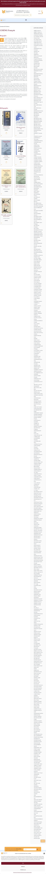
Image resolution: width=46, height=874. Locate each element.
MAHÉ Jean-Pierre (38, 502)
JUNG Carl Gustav (38, 407)
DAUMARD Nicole (38, 186)
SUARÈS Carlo (37, 750)
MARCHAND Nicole (38, 509)
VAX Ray (36, 802)
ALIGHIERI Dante (38, 41)
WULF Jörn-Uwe (37, 832)
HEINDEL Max (37, 365)
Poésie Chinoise (6, 126)
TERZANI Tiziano (37, 768)
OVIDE (35, 588)
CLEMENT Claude (38, 160)
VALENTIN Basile (37, 787)
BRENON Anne (37, 122)
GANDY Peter (37, 307)
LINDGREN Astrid (38, 476)
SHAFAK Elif (36, 706)
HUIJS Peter (36, 380)
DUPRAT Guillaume (38, 255)
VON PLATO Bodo (38, 822)
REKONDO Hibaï (37, 653)
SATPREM (36, 676)
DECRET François (38, 231)
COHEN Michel (37, 164)
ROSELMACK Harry (38, 661)
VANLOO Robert (37, 801)
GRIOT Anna (36, 340)
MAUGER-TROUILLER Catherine (36, 524)
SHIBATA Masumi (38, 710)
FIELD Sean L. (37, 282)
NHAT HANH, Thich (38, 570)
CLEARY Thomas (37, 158)
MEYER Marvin (37, 536)
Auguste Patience (38, 58)
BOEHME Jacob (37, 100)
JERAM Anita (37, 392)
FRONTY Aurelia (37, 295)
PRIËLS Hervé (37, 633)
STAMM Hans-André (38, 737)
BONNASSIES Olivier (38, 111)
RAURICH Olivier (37, 649)
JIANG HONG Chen (38, 393)
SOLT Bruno (36, 728)
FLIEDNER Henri (37, 286)
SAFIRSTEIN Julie (38, 671)
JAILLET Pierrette (38, 390)
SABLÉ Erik (36, 670)
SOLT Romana (37, 729)
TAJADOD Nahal (37, 761)
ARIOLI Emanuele (38, 55)
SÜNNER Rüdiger (38, 752)
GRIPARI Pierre (37, 341)
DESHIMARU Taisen (38, 235)
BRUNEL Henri (37, 124)
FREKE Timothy (37, 292)
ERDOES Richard (37, 267)
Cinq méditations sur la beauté (6, 186)
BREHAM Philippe (38, 121)
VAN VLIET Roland (38, 799)
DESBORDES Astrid (38, 234)
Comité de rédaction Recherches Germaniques (38, 176)
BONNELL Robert (38, 112)
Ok (23, 863)
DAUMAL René (37, 185)
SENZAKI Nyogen (38, 701)
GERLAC (36, 314)
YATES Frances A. (38, 835)
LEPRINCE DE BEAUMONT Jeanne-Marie (37, 466)
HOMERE (36, 374)
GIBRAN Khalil (37, 316)
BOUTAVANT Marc (38, 119)
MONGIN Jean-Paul (38, 557)
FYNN (35, 299)
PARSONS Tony (37, 594)
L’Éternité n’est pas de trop (20, 128)
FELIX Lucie (36, 279)
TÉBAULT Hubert (37, 765)
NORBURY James (38, 575)
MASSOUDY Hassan (38, 518)
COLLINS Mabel (37, 169)
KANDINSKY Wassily (38, 412)
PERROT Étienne (37, 601)
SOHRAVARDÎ (37, 725)
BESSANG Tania (37, 91)
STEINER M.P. (37, 738)
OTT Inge (36, 584)
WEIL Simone (37, 826)
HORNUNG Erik (37, 378)
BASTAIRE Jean (37, 75)
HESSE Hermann (37, 371)
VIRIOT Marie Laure (38, 807)
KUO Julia (36, 433)
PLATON (36, 616)
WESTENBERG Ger (38, 827)
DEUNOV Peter (37, 240)
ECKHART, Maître (38, 259)
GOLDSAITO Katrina (38, 328)
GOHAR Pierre (37, 326)
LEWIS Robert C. (37, 470)
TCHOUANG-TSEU (38, 764)
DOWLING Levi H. (38, 250)
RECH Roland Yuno (38, 652)
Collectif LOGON (37, 167)
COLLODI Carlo (37, 170)
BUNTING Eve (37, 127)
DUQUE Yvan (37, 256)
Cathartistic (36, 149)
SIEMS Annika (37, 714)
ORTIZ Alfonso (37, 582)
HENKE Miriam (37, 366)
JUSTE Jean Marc (38, 408)
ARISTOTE (36, 57)
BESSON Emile (37, 93)
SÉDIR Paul (36, 697)
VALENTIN (36, 786)
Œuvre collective (37, 579)
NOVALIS (36, 578)
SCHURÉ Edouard (38, 688)
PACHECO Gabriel (38, 589)
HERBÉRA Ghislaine (38, 369)
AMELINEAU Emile (38, 44)
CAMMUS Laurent (38, 136)
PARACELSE (36, 592)
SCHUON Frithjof (37, 686)
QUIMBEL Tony (37, 645)
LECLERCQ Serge (38, 451)
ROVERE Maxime (38, 662)
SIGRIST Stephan (37, 716)
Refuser (23, 866)
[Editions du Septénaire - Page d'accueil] (7, 11)
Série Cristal (36, 704)
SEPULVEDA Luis (37, 703)
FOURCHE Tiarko (38, 290)
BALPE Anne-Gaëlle (38, 69)
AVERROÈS (36, 61)
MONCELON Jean (38, 555)
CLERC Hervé (37, 163)
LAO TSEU (36, 448)
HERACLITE (36, 368)
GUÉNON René (37, 344)
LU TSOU (36, 490)
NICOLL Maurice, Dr (38, 572)
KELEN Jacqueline (38, 415)
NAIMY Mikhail (37, 564)
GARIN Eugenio (37, 311)
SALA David (36, 674)
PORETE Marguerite (38, 624)
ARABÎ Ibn (36, 54)
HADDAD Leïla (37, 356)
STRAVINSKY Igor (38, 747)
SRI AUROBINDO (38, 735)
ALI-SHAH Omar (37, 39)
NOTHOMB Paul (37, 576)
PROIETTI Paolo (37, 634)
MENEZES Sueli (37, 533)
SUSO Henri (36, 755)
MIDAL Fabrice (37, 546)
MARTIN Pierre (37, 514)
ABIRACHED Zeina (38, 33)
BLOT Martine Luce (38, 97)
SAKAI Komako (37, 673)
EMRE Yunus (37, 264)
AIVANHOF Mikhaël (38, 35)
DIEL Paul (36, 241)
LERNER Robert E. (38, 469)
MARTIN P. (36, 512)
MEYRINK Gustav (38, 540)
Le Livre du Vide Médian (21, 156)
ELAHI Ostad (37, 262)
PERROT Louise (37, 603)
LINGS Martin (37, 478)
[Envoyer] (37, 849)
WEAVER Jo (36, 825)
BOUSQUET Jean (38, 118)
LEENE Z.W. (36, 459)
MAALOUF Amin (37, 493)
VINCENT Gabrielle (38, 804)
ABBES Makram (37, 30)
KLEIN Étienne (37, 420)
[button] (44, 853)
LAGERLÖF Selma (38, 444)
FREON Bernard (37, 293)
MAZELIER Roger (38, 527)
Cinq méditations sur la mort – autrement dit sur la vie (21, 186)
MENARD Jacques (38, 531)
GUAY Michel (37, 343)
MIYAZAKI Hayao (37, 551)
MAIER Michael (37, 505)
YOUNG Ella (36, 836)
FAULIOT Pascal (37, 276)
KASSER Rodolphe (38, 414)
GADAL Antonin (37, 305)
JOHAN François (37, 401)
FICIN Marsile (37, 280)
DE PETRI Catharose (38, 206)
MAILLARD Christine (38, 506)
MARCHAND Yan (37, 511)
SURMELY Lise (37, 753)
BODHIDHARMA (37, 99)
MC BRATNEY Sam (38, 528)
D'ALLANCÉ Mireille (38, 183)
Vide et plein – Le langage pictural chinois (6, 215)
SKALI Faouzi (37, 723)
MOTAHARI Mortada (38, 560)
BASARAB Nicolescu (38, 73)
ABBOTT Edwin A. (38, 32)
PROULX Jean (37, 639)
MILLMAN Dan (37, 549)
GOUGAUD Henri (38, 331)
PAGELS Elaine (37, 591)
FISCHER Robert (37, 285)
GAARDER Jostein (38, 301)
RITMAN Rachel (37, 659)
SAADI (35, 668)
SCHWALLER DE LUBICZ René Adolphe (37, 694)
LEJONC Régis (37, 460)
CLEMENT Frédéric (38, 161)
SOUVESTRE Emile (38, 734)
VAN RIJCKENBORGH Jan (37, 797)
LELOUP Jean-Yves (38, 462)
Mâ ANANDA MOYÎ (38, 491)
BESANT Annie (37, 90)
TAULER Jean (37, 762)
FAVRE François (37, 277)
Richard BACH (37, 656)
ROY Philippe (37, 664)
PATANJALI (36, 597)
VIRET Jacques (37, 805)
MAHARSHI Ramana (38, 497)
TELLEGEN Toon (37, 766)
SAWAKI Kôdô (37, 677)
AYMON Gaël (37, 63)
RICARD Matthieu (38, 655)
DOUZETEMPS (37, 249)
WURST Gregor (37, 833)
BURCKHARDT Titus (38, 128)
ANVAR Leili (36, 51)
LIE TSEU (36, 472)
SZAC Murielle (37, 756)
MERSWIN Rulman (38, 534)
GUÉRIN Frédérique (38, 346)
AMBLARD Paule (37, 42)
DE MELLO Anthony (38, 204)
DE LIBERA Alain (37, 203)
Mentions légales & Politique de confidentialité (22, 872)
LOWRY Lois (36, 488)
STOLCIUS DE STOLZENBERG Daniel (37, 745)
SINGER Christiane (38, 722)
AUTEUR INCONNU (38, 60)
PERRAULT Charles (38, 600)
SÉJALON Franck (37, 698)
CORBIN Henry (37, 182)
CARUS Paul (36, 145)
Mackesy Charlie (37, 494)
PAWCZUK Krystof (38, 598)
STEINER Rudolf (37, 740)
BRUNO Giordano (38, 125)
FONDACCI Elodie (38, 289)
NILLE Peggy (37, 573)
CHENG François (6, 128)
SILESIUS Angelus (38, 720)
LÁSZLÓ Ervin (37, 450)
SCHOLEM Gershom (38, 685)
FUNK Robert (37, 298)
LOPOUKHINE (37, 487)
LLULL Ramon (37, 482)
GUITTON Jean (37, 351)
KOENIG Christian (38, 426)
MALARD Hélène (37, 508)
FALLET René (37, 274)
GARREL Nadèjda (38, 313)
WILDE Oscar (37, 830)
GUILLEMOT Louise (38, 350)
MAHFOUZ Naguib (38, 503)
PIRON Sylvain (37, 615)
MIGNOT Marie (37, 548)
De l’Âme (6, 156)
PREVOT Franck (37, 631)
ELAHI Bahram (37, 261)
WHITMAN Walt (37, 829)
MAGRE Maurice (37, 496)
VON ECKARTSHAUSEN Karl (38, 816)
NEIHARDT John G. (38, 567)
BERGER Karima (37, 85)
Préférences (23, 869)
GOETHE (36, 325)
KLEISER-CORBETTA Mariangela (36, 423)
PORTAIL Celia (37, 625)
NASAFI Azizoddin (38, 566)
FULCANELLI (37, 296)
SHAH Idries (36, 707)
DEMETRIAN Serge (38, 232)
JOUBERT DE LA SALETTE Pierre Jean (37, 404)
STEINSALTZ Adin (38, 741)
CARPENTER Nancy (38, 140)
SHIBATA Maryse (37, 708)
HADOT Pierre (37, 357)
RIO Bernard (36, 658)
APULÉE (36, 52)
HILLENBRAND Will (38, 372)
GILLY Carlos (36, 323)
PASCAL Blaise (37, 595)
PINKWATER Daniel (38, 613)
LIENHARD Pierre (38, 473)
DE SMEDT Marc (37, 218)
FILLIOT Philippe (37, 283)
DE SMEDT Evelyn (38, 216)
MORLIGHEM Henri (38, 558)
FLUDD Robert (37, 288)
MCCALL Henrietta (38, 530)
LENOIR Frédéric (37, 463)
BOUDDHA (36, 113)
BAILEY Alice (37, 64)
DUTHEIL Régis (37, 258)
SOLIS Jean (36, 726)
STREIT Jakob (37, 749)
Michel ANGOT (37, 545)
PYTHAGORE (37, 643)
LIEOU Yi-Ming (37, 475)
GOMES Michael (37, 329)
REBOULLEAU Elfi (38, 650)
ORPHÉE (36, 581)
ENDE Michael (37, 265)
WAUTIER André (37, 823)
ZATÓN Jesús (37, 838)
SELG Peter (36, 700)
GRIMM (35, 338)
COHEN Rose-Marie (38, 166)
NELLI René (36, 569)
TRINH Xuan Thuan (38, 772)
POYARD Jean (37, 627)
